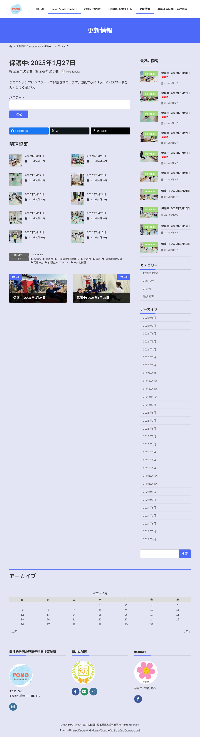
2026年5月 (149, 341)
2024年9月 (149, 499)
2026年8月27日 (34, 175)
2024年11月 (150, 483)
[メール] (84, 691)
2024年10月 (150, 491)
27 (48, 624)
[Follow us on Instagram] (13, 707)
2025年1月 (149, 468)
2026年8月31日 (34, 156)
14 (74, 614)
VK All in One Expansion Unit (125, 730)
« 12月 (13, 631)
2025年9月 (149, 404)
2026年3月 (149, 357)
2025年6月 (149, 428)
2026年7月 (149, 325)
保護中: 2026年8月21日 (175, 190)
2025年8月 (149, 412)
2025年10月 (150, 396)
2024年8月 (149, 507)
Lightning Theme (99, 730)
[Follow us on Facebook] (75, 691)
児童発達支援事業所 (68, 259)
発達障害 (38, 262)
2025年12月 (150, 380)
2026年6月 (149, 333)
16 (126, 614)
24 (151, 619)
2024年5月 (149, 531)
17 (151, 614)
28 (74, 624)
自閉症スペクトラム (58, 262)
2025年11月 (150, 388)
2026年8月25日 (34, 194)
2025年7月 (149, 420)
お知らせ (148, 280)
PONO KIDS (37, 254)
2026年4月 (149, 349)
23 (126, 619)
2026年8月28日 (96, 156)
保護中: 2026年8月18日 (175, 243)
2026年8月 (149, 317)
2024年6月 (149, 523)
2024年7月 (149, 515)
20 (48, 619)
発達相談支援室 (113, 259)
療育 (98, 259)
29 (100, 624)
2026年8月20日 (96, 213)
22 (100, 619)
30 (126, 624)
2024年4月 (149, 539)
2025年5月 (149, 436)
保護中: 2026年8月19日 (175, 226)
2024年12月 (150, 476)
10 (151, 609)
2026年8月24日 (96, 194)
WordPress (79, 730)
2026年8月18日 (96, 232)
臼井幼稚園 (80, 262)
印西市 (87, 259)
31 (151, 624)
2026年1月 (149, 373)
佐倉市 (49, 259)
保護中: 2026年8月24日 (175, 172)
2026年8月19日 (34, 232)
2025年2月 (149, 460)
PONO (37, 259)
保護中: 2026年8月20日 (175, 208)
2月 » (187, 631)
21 (74, 619)
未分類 (147, 288)
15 (100, 614)
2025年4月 (149, 444)
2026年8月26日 (96, 175)
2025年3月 (149, 452)
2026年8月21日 (34, 213)
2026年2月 (149, 365)
